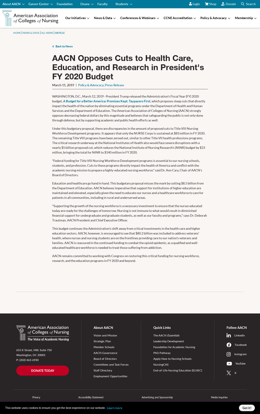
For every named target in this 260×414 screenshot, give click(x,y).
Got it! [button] (246, 408)
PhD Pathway (162, 352)
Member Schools (104, 347)
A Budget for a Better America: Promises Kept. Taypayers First (106, 101)
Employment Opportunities (110, 376)
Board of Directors (105, 358)
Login (196, 4)
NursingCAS (161, 364)
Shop (213, 5)
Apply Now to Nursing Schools (172, 358)
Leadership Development (168, 341)
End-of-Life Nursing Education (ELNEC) (177, 370)
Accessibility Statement (90, 397)
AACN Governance (105, 352)
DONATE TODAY (42, 370)
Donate (231, 4)
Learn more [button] (114, 408)
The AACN (166, 335)
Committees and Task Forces (111, 364)
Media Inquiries (219, 397)
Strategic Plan (102, 341)
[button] (248, 4)
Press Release (114, 85)
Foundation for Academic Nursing (174, 347)
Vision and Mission (105, 335)
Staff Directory (103, 370)
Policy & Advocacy (91, 85)
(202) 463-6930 (29, 360)
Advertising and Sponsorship (157, 397)
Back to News (64, 46)
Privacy (36, 397)
